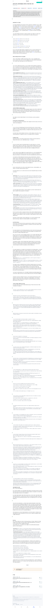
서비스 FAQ (21, 604)
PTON (29, 30)
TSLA (30, 139)
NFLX (38, 28)
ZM (32, 29)
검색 (21, 607)
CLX (20, 28)
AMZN (19, 40)
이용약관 (14, 604)
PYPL (18, 44)
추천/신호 (27, 607)
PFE (17, 43)
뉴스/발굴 (34, 607)
